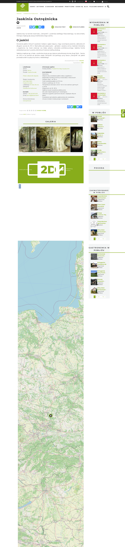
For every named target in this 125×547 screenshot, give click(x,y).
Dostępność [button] (80, 1)
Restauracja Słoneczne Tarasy (101, 255)
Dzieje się (79, 6)
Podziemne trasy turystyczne (60, 68)
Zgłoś (81, 60)
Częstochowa (99, 177)
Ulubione (97, 1)
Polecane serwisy (96, 6)
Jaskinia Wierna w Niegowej (100, 126)
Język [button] (89, 1)
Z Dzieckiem (49, 6)
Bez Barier (59, 6)
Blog (86, 6)
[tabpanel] (27, 140)
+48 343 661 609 (33, 93)
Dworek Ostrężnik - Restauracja (101, 281)
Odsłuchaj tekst (60, 27)
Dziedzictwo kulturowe (30, 88)
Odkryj (32, 6)
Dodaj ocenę (41, 110)
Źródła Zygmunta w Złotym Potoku (102, 152)
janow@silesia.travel (33, 95)
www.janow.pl (27, 101)
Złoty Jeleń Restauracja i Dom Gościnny (102, 231)
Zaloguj (106, 1)
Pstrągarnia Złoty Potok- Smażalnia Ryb (102, 272)
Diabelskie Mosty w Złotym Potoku (102, 135)
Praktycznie (69, 6)
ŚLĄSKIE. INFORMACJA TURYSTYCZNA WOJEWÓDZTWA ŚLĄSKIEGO (34, 1)
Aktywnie (40, 6)
